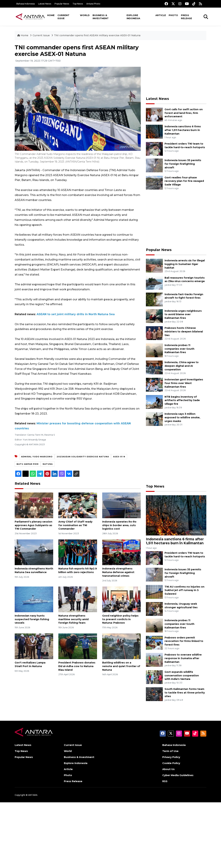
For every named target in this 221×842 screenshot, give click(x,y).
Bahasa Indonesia (25, 3)
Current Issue (63, 17)
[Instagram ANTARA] (179, 3)
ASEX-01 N (119, 456)
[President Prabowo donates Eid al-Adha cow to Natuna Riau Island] (77, 646)
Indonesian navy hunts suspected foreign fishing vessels (32, 619)
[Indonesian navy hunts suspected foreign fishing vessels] (34, 599)
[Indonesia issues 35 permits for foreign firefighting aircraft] (154, 165)
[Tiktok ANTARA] (193, 3)
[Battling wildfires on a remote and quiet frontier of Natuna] (121, 646)
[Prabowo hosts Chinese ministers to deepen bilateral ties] (154, 332)
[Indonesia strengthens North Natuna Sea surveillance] (34, 552)
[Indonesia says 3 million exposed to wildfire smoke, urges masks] (154, 418)
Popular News (62, 3)
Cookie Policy (171, 763)
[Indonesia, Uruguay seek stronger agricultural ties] (154, 608)
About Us (168, 769)
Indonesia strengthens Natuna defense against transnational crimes (118, 572)
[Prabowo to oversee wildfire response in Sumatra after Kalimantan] (154, 659)
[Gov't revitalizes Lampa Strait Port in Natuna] (34, 646)
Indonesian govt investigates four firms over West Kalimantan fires (184, 383)
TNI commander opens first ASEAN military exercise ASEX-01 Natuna (97, 35)
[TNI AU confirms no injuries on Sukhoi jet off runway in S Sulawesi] (154, 591)
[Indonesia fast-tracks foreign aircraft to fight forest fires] (154, 299)
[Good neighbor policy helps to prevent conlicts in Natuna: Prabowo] (121, 599)
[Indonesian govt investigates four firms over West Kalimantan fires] (154, 384)
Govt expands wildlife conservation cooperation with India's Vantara (182, 675)
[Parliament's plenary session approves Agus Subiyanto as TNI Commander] (34, 505)
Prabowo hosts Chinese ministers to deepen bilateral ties (184, 331)
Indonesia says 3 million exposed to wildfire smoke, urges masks (182, 417)
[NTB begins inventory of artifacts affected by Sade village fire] (154, 401)
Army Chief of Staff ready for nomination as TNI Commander (75, 525)
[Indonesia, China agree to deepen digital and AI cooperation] (154, 367)
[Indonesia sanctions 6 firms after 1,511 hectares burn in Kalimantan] (154, 131)
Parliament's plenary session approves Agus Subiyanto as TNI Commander (33, 525)
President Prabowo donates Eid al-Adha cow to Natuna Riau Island (76, 666)
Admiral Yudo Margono (36, 456)
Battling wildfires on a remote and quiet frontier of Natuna (121, 666)
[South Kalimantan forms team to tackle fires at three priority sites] (154, 694)
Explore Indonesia (133, 17)
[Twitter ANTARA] (173, 3)
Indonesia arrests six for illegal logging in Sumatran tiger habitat (185, 264)
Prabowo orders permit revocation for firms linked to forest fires (184, 641)
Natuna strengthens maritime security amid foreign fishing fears (73, 619)
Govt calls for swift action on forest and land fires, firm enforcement (184, 113)
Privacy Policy (171, 757)
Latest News (44, 3)
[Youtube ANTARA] (187, 3)
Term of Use (170, 751)
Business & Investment (101, 17)
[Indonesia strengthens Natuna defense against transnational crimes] (121, 552)
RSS (164, 781)
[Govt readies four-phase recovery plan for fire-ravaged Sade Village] (154, 182)
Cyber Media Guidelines (177, 775)
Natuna (48, 464)
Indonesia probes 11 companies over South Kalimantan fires (179, 349)
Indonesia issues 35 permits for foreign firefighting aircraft (183, 164)
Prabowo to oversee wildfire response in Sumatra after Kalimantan (183, 658)
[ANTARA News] (30, 16)
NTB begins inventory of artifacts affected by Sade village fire (182, 400)
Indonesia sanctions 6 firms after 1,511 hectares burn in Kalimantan (183, 130)
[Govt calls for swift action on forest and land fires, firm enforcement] (154, 114)
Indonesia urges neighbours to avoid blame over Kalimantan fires (183, 314)
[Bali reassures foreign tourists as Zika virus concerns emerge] (154, 282)
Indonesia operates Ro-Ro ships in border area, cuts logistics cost (119, 525)
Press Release (186, 17)
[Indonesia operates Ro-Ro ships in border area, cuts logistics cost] (121, 505)
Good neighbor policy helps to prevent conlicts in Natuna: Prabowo (120, 619)
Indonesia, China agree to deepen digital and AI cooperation (182, 366)
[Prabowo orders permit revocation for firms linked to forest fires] (154, 642)
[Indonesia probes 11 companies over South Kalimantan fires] (154, 350)
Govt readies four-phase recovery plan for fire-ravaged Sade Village (184, 181)
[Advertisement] (176, 68)
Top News (78, 3)
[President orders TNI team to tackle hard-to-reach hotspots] (154, 148)
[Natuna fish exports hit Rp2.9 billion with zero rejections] (77, 552)
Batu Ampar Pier (28, 464)
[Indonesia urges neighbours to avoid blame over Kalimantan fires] (154, 315)
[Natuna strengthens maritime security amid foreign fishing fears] (77, 599)
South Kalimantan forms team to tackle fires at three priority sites (185, 692)
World (85, 15)
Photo (173, 15)
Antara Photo (93, 3)
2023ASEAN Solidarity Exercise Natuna (83, 456)
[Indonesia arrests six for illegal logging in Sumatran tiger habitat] (154, 265)
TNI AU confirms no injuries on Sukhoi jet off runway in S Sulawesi (184, 590)
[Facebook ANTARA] (166, 3)
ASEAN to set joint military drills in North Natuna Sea (76, 314)
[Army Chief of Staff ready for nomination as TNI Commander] (77, 505)
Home (51, 15)
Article (160, 15)
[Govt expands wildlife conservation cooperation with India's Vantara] (154, 676)
